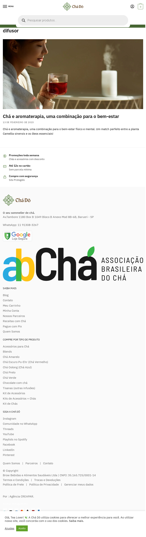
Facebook (9, 444)
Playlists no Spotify (15, 439)
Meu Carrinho (11, 305)
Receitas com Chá (14, 321)
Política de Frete (13, 484)
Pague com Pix (12, 326)
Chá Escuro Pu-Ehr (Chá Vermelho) (25, 362)
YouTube (8, 434)
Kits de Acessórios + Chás (19, 398)
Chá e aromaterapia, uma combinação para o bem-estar (61, 116)
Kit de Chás (10, 403)
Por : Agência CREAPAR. (18, 496)
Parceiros (31, 463)
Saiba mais (76, 521)
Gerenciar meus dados (78, 484)
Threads (8, 429)
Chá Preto (9, 372)
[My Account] (132, 6)
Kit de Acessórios (14, 393)
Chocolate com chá (15, 383)
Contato (8, 300)
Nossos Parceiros (14, 316)
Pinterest (8, 455)
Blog (6, 295)
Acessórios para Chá (16, 346)
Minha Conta (11, 310)
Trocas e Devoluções (47, 480)
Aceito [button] (21, 528)
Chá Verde (9, 377)
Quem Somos (11, 331)
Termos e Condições (16, 480)
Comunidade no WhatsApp (20, 423)
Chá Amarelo (11, 357)
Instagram (9, 418)
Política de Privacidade (44, 484)
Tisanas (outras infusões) (19, 388)
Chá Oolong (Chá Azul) (17, 367)
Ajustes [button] (9, 528)
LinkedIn (8, 450)
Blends (7, 351)
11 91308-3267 (28, 225)
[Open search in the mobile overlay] (73, 20)
